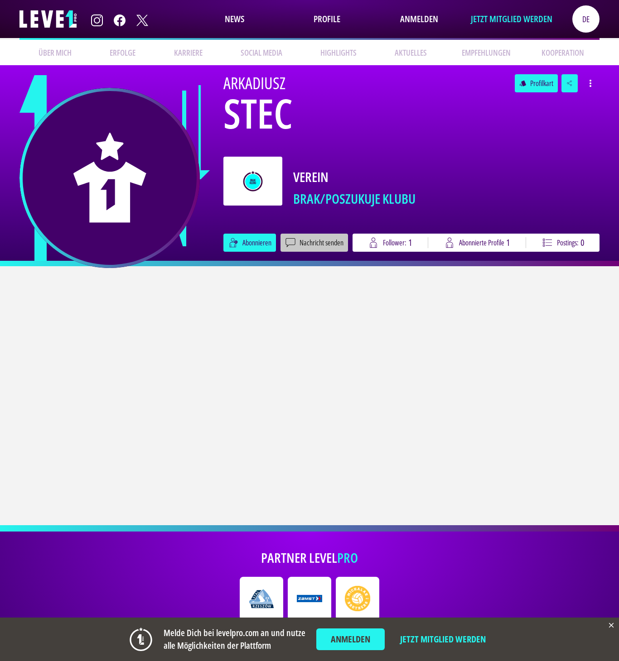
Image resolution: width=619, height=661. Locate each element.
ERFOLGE (122, 52)
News (234, 19)
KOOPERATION (563, 52)
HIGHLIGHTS (338, 52)
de (586, 19)
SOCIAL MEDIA (261, 52)
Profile (327, 19)
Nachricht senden (321, 243)
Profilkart (536, 83)
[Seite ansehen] (109, 178)
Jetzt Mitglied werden (511, 19)
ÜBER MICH (55, 52)
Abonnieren (256, 243)
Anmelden (419, 19)
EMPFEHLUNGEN (486, 52)
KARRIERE (188, 52)
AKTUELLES (411, 52)
